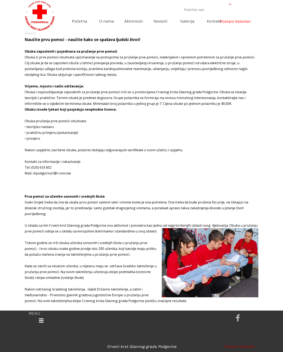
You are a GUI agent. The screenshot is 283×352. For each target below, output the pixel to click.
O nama (106, 21)
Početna (79, 21)
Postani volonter (239, 346)
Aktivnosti (133, 21)
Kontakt (214, 21)
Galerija (187, 21)
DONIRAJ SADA (230, 9)
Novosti (160, 21)
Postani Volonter (235, 21)
